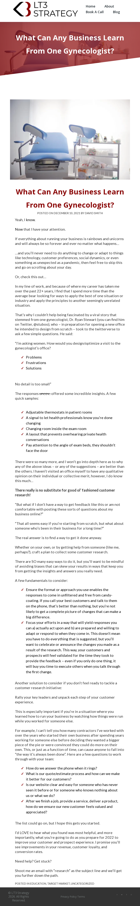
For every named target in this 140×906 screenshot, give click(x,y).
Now (19, 229)
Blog (116, 12)
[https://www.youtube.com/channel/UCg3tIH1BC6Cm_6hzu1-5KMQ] (121, 894)
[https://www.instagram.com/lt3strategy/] (131, 894)
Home (90, 6)
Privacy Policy (69, 896)
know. (30, 219)
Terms (81, 896)
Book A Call (95, 12)
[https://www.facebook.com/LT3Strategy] (117, 894)
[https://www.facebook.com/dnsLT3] (126, 894)
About (109, 6)
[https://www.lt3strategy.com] (45, 9)
